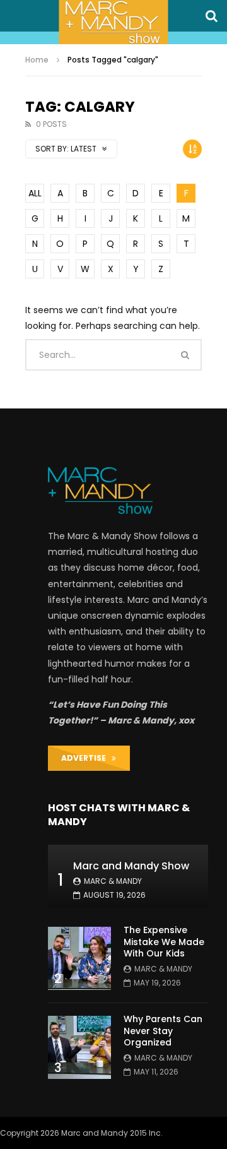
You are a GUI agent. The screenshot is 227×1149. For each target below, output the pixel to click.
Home (37, 59)
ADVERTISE (86, 758)
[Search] (211, 16)
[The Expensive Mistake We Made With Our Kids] (79, 958)
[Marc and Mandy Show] (113, 22)
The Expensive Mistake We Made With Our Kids (164, 942)
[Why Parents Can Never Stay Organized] (79, 1047)
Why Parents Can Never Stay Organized (163, 1031)
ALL (35, 193)
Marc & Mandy (113, 881)
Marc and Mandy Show (131, 866)
